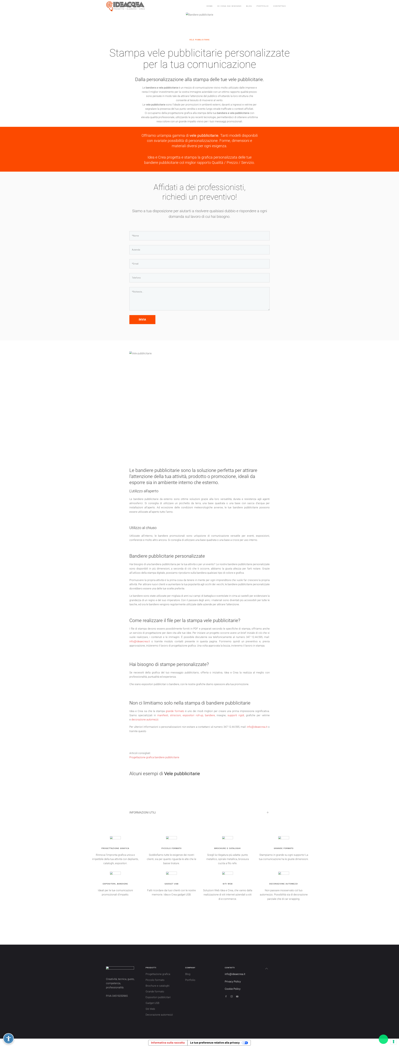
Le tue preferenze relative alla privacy (215, 1042)
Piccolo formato (155, 979)
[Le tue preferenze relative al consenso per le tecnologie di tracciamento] (394, 1042)
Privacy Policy (233, 981)
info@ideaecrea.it (139, 641)
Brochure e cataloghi (157, 985)
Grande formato (155, 991)
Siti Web (150, 1008)
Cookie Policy (232, 988)
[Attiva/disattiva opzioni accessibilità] (8, 1038)
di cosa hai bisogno (229, 6)
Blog (249, 6)
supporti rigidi (236, 715)
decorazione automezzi (144, 719)
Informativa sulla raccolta (168, 1042)
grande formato (175, 711)
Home (210, 6)
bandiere (210, 715)
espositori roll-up (193, 715)
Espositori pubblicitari (158, 997)
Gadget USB (152, 1003)
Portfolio (263, 6)
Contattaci (279, 6)
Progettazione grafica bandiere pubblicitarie (154, 757)
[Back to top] (266, 968)
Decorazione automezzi (159, 1014)
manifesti (162, 715)
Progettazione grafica (158, 974)
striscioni (175, 715)
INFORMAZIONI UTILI (142, 812)
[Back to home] (126, 6)
